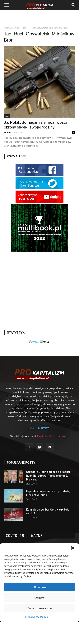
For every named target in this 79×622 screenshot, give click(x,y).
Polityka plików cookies (36, 616)
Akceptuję (39, 587)
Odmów (39, 598)
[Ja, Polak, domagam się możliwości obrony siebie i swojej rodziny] (39, 82)
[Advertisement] (39, 17)
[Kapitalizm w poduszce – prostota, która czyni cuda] (13, 496)
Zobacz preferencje (39, 608)
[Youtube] (50, 447)
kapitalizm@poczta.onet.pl (53, 436)
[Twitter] (39, 447)
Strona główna (11, 27)
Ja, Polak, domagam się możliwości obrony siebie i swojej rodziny (35, 124)
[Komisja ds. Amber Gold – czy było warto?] (13, 514)
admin (7, 132)
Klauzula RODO (39, 428)
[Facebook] (29, 447)
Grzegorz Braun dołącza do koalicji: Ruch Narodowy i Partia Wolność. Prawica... (48, 475)
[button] (73, 548)
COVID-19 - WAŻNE (24, 535)
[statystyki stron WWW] (34, 342)
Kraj (7, 116)
